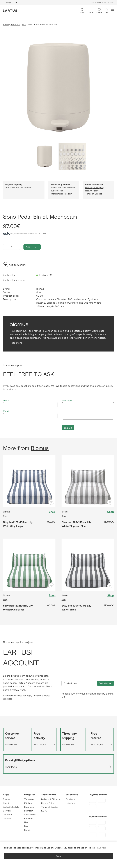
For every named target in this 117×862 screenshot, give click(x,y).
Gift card (7, 814)
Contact (7, 818)
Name (6, 400)
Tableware (29, 799)
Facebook (70, 799)
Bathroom (15, 24)
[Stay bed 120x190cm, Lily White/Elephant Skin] (88, 480)
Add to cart (32, 246)
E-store (6, 799)
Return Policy (91, 190)
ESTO (44, 811)
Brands (27, 830)
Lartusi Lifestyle (11, 807)
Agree (59, 856)
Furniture (28, 818)
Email (6, 411)
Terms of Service (93, 194)
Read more (101, 848)
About (6, 803)
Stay (5, 516)
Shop (52, 512)
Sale (26, 826)
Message (67, 400)
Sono (39, 292)
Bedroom (28, 811)
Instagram (70, 803)
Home (6, 24)
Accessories (30, 814)
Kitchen (28, 803)
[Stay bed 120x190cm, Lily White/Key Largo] (29, 480)
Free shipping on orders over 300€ (102, 2)
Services (7, 811)
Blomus (40, 288)
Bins (24, 24)
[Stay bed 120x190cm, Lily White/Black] (88, 564)
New (26, 822)
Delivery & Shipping (94, 187)
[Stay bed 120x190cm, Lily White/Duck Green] (29, 564)
